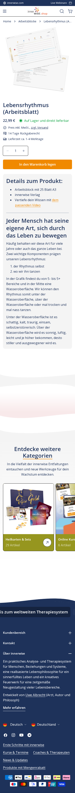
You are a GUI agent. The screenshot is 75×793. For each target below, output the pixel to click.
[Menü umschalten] (5, 11)
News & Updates (15, 760)
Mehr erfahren (14, 708)
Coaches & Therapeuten (51, 752)
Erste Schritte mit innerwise (23, 745)
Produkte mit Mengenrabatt (24, 767)
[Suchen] (62, 11)
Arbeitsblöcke (27, 21)
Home (7, 21)
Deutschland (46, 724)
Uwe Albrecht (35, 695)
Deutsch (16, 724)
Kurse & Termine (15, 752)
